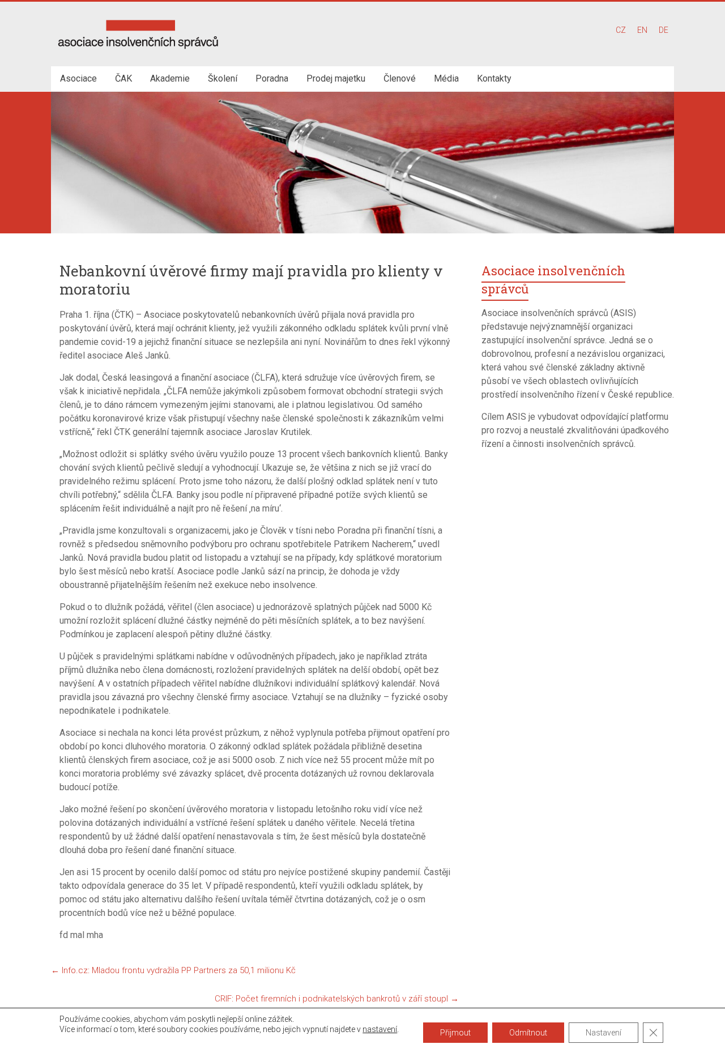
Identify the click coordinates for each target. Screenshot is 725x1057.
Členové (399, 78)
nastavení (379, 1029)
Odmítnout (528, 1032)
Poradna (271, 78)
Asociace (78, 78)
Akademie (170, 78)
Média (446, 78)
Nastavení (603, 1032)
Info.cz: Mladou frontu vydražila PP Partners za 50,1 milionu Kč (173, 970)
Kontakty (494, 78)
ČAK (123, 78)
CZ (621, 30)
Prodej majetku (335, 78)
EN (642, 30)
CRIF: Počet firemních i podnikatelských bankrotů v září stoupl (337, 999)
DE (663, 30)
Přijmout (455, 1032)
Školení (222, 78)
